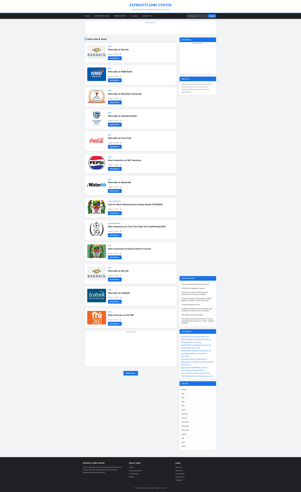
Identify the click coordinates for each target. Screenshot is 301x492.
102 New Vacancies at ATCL (190, 305)
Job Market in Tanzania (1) (196, 353)
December (185, 422)
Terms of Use (179, 477)
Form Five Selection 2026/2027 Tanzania (195, 284)
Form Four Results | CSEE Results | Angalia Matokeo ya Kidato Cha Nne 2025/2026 (196, 299)
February (184, 414)
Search (212, 16)
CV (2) (198, 342)
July (182, 394)
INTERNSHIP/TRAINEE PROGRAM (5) (196, 350)
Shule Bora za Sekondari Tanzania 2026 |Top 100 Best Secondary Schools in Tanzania (196, 310)
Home (87, 16)
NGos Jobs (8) (207, 362)
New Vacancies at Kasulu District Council (129, 248)
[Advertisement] (150, 29)
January (184, 418)
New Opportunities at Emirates (192, 315)
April (183, 406)
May (182, 402)
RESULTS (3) (186, 365)
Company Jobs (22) (188, 342)
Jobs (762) (185, 356)
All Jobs (134, 16)
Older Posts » (131, 373)
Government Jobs (102, 16)
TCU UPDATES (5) (188, 373)
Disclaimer (178, 480)
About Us (178, 467)
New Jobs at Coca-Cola (119, 138)
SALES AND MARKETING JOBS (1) (194, 367)
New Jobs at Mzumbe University (125, 93)
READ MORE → (115, 58)
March (183, 410)
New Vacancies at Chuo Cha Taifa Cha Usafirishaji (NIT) (137, 226)
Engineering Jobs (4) (203, 345)
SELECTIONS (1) (187, 370)
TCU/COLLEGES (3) (202, 373)
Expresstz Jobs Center (150, 5)
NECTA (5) (198, 362)
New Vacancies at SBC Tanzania (124, 160)
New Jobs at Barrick (118, 49)
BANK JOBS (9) (205, 339)
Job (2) (183, 353)
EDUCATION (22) (188, 345)
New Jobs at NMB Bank (120, 71)
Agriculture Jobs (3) (189, 336)
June (183, 398)
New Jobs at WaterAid (119, 182)
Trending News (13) (205, 376)
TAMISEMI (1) (199, 370)
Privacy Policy (180, 474)
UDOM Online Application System (193, 288)
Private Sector (120, 16)
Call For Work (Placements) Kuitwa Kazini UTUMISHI (135, 204)
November (185, 426)
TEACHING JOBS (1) (189, 376)
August (183, 389)
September (185, 430)
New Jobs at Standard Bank (122, 115)
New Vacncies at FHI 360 (121, 315)
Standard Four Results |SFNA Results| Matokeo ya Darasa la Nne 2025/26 (194, 293)
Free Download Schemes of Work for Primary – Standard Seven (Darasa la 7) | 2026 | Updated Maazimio (197, 321)
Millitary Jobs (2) (187, 362)
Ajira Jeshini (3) (203, 336)
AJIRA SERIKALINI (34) (190, 339)
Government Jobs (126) (190, 348)
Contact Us (147, 16)
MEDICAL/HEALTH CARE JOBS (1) (194, 359)
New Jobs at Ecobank (119, 292)
